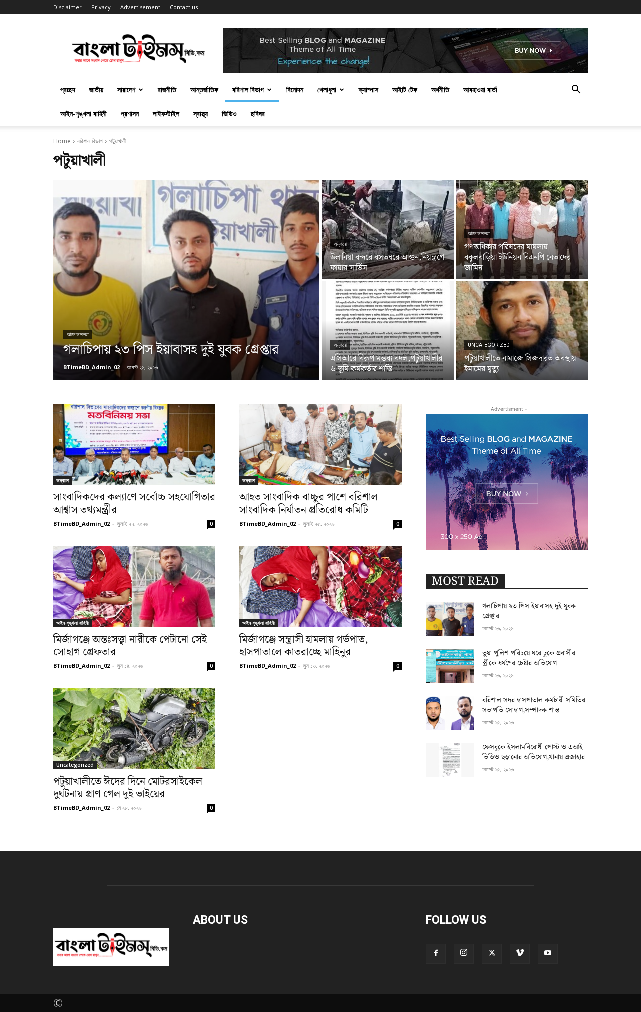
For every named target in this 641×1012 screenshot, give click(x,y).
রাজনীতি (167, 89)
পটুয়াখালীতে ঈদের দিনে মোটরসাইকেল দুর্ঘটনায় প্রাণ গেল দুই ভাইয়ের (127, 788)
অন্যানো (340, 244)
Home (62, 141)
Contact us (184, 7)
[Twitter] (492, 954)
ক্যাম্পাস (368, 89)
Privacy (101, 7)
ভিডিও (229, 113)
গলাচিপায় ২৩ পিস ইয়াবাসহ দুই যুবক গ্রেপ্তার (529, 611)
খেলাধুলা (326, 89)
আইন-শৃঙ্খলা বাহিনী (83, 113)
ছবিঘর (258, 113)
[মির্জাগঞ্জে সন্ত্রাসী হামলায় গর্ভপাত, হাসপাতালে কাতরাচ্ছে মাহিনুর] (320, 586)
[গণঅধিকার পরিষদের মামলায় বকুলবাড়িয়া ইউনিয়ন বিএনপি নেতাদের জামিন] (522, 229)
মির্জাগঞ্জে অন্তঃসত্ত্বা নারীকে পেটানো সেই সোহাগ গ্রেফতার (130, 646)
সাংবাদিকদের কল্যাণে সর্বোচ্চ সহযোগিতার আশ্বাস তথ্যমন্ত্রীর (134, 504)
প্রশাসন (130, 113)
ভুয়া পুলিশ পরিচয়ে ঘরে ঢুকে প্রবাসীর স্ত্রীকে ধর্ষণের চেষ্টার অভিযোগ (528, 658)
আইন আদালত (77, 334)
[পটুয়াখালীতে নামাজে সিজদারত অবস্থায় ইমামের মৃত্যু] (522, 330)
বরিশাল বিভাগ (248, 89)
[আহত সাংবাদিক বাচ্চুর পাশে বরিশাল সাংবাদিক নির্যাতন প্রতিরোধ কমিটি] (320, 444)
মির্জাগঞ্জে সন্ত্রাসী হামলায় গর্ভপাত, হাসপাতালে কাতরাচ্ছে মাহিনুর (303, 646)
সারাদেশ (126, 89)
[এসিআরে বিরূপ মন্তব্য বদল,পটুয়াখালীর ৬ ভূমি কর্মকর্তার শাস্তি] (388, 330)
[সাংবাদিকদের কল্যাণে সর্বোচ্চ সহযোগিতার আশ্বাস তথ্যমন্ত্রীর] (134, 444)
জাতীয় (96, 89)
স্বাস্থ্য (200, 113)
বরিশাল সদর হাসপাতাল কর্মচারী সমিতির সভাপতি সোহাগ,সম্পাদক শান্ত (533, 705)
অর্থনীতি (440, 89)
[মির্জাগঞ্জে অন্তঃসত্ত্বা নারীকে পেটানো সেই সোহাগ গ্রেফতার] (134, 586)
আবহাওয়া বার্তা (480, 89)
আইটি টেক (404, 89)
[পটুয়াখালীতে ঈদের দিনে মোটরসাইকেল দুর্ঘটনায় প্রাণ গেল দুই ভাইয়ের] (134, 728)
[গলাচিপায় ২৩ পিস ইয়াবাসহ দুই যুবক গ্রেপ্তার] (186, 280)
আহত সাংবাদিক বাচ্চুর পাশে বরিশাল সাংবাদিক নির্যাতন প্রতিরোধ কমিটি (308, 504)
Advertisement (140, 7)
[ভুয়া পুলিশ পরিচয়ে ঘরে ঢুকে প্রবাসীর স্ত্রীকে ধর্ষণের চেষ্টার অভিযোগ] (450, 666)
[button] (576, 89)
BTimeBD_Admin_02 (81, 523)
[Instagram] (464, 954)
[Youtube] (548, 954)
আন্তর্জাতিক (204, 89)
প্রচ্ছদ (67, 89)
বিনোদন (294, 89)
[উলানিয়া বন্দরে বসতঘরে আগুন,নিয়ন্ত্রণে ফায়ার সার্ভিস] (388, 229)
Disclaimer (67, 7)
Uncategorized (489, 345)
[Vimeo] (520, 954)
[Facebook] (436, 954)
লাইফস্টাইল (166, 113)
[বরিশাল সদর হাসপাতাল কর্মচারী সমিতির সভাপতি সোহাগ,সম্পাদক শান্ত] (450, 713)
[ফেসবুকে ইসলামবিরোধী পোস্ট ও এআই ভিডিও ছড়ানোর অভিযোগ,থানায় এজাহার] (450, 760)
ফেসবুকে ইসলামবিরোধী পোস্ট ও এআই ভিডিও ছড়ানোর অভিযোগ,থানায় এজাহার (533, 752)
